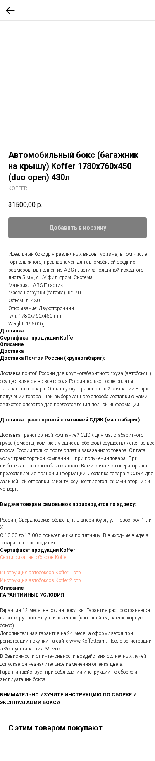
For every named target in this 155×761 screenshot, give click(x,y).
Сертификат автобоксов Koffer (34, 557)
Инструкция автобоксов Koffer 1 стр (40, 573)
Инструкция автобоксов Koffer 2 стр (40, 580)
